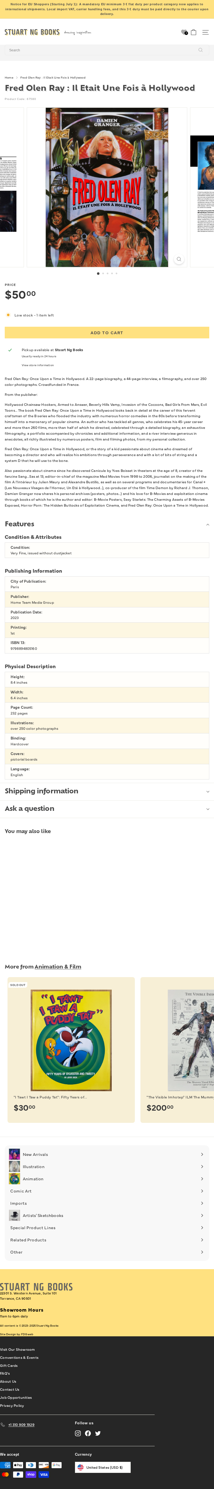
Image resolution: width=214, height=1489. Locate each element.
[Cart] (193, 32)
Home (9, 77)
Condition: (20, 547)
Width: (17, 692)
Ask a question (29, 809)
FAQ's (5, 1372)
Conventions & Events (19, 1357)
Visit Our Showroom (17, 1349)
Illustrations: (22, 722)
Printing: (19, 627)
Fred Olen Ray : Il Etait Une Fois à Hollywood (53, 77)
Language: (20, 768)
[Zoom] (179, 259)
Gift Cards (9, 1365)
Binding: (18, 738)
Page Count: (22, 707)
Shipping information (41, 791)
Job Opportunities (16, 1397)
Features (19, 524)
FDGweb (27, 1334)
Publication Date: (26, 612)
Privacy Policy (12, 1405)
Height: (18, 676)
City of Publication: (28, 581)
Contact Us (10, 1389)
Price (10, 284)
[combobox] (107, 50)
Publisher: (20, 596)
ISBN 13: (18, 642)
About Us (8, 1381)
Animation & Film (58, 967)
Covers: (18, 753)
